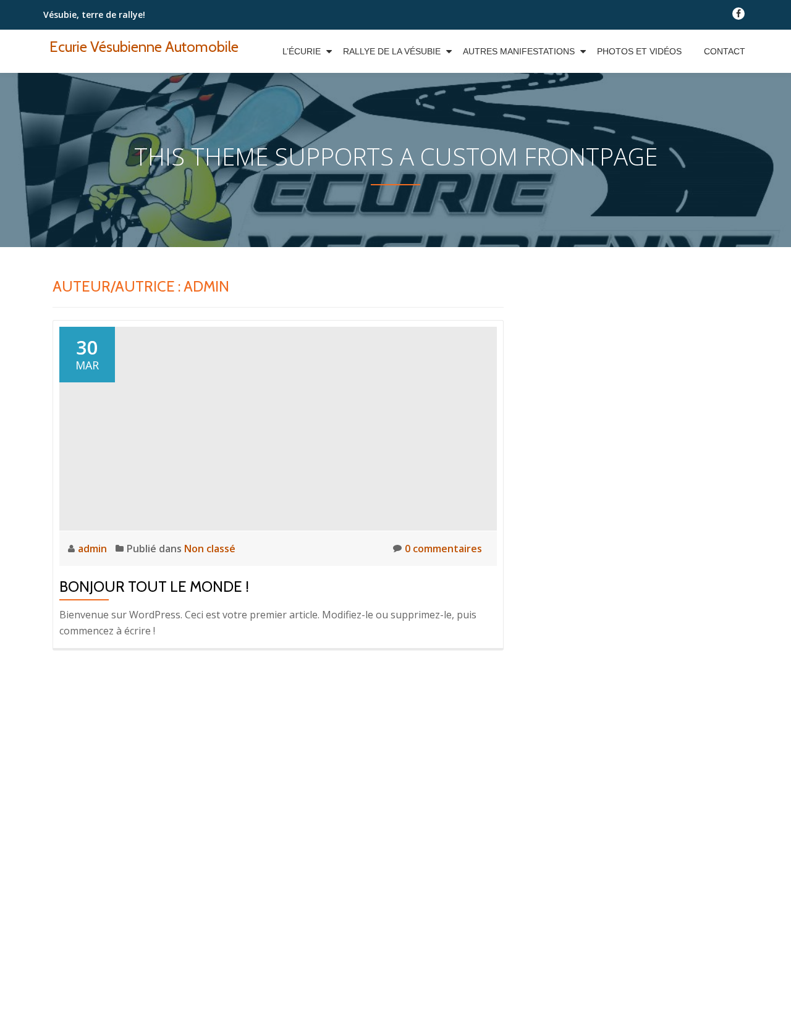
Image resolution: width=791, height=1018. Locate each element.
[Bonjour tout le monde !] (278, 427)
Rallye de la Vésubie (392, 51)
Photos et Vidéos (639, 51)
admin (93, 548)
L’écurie (301, 51)
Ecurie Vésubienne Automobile (144, 47)
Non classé (209, 548)
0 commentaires (443, 548)
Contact (724, 51)
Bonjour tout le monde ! (154, 586)
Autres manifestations (519, 51)
